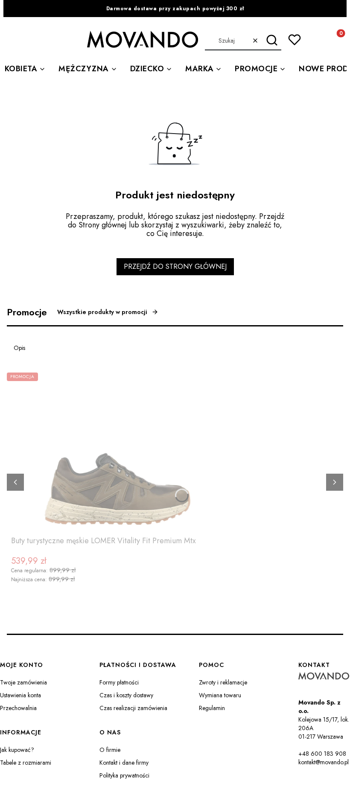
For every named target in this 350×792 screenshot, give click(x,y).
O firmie (109, 749)
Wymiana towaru (220, 695)
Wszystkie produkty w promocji (102, 312)
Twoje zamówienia (23, 682)
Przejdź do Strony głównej (175, 266)
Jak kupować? (17, 749)
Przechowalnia (18, 708)
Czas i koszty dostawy (126, 695)
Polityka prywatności (124, 775)
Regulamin (212, 708)
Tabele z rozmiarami (25, 762)
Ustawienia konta (20, 695)
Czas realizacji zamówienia (133, 708)
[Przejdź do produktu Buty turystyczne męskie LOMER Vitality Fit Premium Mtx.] (118, 452)
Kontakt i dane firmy (124, 762)
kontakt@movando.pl (323, 762)
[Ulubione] (294, 39)
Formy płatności (119, 682)
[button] (271, 40)
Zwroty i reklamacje (223, 682)
